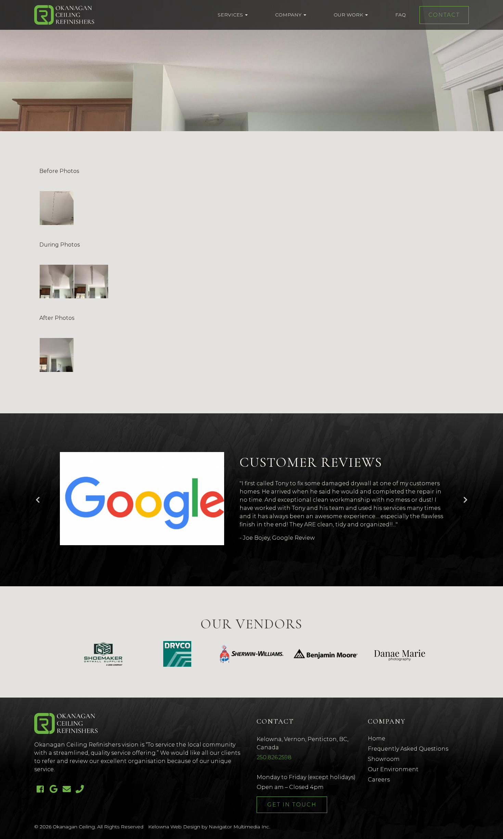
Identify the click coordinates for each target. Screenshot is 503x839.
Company (289, 15)
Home (376, 738)
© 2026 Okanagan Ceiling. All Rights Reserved (88, 827)
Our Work (349, 15)
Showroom (384, 759)
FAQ (400, 15)
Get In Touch (292, 804)
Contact (444, 15)
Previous (37, 500)
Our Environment (393, 769)
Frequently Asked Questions (408, 749)
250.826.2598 (274, 757)
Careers (379, 779)
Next (465, 500)
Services (231, 15)
